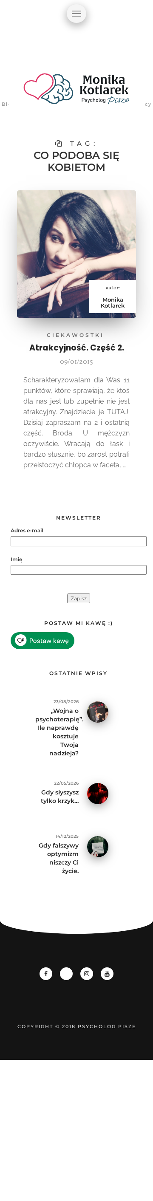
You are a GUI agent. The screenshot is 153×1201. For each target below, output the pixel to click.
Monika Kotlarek (113, 302)
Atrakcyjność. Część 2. (76, 347)
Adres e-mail (27, 530)
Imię (16, 559)
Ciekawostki (75, 335)
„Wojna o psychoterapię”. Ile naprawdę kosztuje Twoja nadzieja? (57, 732)
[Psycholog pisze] (76, 93)
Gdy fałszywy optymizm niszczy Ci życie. (59, 858)
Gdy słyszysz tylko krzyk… (60, 796)
